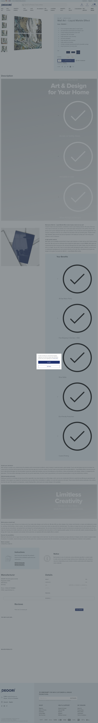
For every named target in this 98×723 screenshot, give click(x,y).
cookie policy (55, 358)
